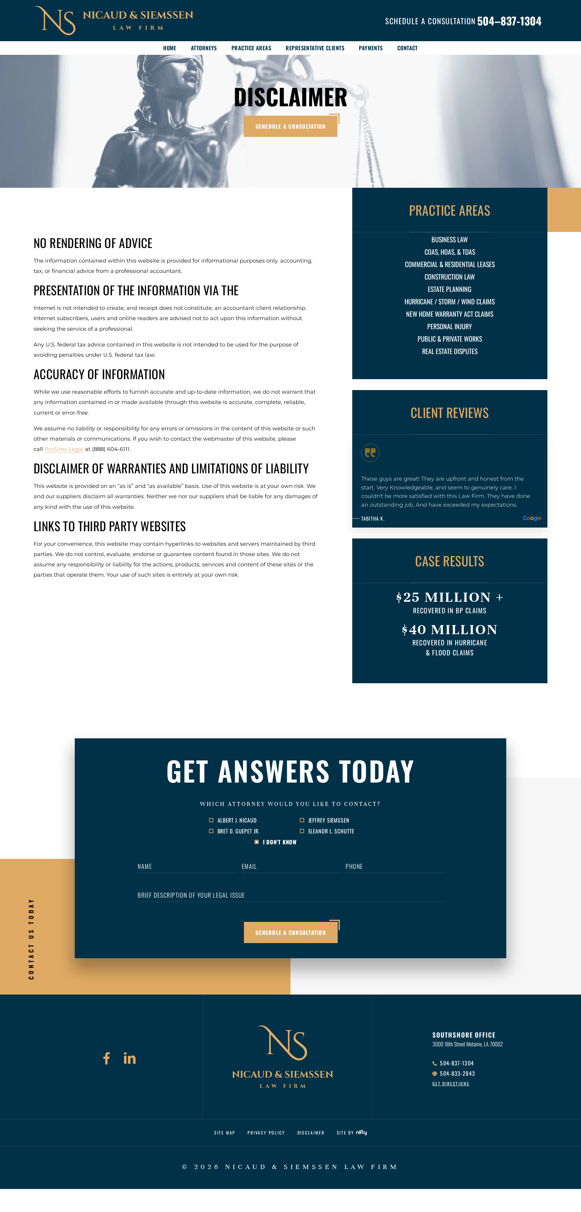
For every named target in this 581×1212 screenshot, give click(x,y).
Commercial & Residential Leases (450, 264)
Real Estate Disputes (450, 351)
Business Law (450, 239)
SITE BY (346, 1132)
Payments (371, 47)
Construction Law (450, 276)
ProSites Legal (64, 449)
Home (169, 47)
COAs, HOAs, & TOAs (450, 252)
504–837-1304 (509, 21)
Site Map (224, 1132)
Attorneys (204, 47)
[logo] (127, 20)
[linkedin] (129, 1059)
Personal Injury (449, 326)
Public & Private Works (450, 338)
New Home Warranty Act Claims (449, 314)
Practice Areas (251, 47)
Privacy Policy (266, 1132)
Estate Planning (449, 289)
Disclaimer (311, 1132)
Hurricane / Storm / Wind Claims (450, 301)
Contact (407, 47)
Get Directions (450, 1083)
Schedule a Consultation (290, 126)
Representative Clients (315, 47)
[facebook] (106, 1059)
